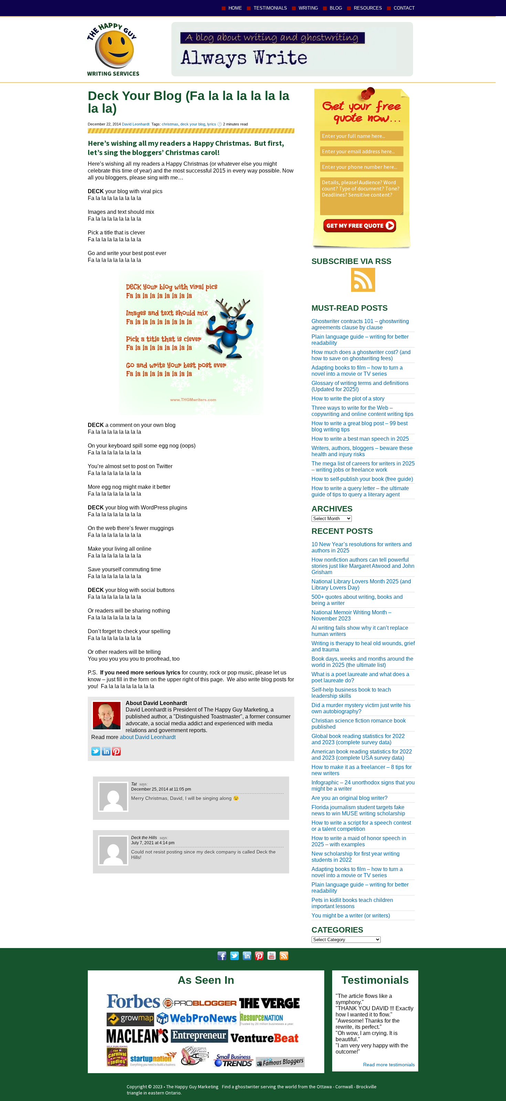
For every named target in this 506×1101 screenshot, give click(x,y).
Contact (404, 8)
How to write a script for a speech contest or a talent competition (361, 826)
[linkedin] (246, 955)
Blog (336, 8)
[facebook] (222, 955)
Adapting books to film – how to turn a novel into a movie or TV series (357, 872)
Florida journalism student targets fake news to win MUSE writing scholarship (358, 810)
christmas (170, 124)
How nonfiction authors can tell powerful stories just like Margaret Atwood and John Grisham (363, 566)
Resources (368, 8)
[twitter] (234, 955)
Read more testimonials (389, 1064)
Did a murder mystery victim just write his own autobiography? (361, 708)
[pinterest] (259, 955)
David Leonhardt (135, 124)
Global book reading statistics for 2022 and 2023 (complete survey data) (358, 739)
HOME (235, 8)
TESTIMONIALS (270, 8)
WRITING (308, 8)
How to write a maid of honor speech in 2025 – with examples (359, 841)
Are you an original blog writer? (350, 798)
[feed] (284, 955)
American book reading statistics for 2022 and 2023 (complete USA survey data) (362, 755)
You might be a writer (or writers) (351, 915)
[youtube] (271, 955)
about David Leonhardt (148, 737)
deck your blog (192, 124)
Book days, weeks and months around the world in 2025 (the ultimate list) (362, 662)
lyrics (211, 124)
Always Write (111, 49)
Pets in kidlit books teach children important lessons (352, 903)
